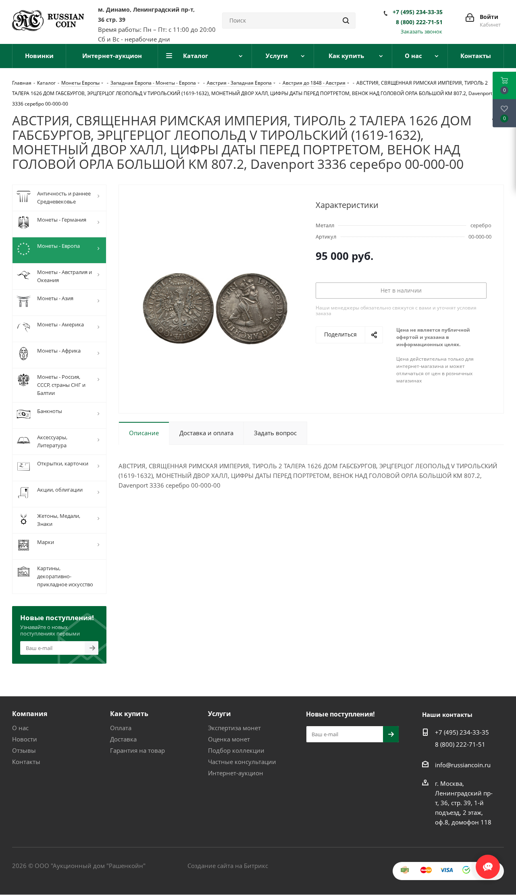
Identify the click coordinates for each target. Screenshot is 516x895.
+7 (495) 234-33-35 (418, 12)
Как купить (129, 713)
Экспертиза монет (234, 728)
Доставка (123, 739)
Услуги (219, 713)
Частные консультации (242, 762)
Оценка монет (229, 739)
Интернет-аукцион (235, 773)
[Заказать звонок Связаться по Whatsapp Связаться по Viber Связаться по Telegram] (488, 863)
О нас (20, 728)
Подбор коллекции (236, 750)
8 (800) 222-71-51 (419, 22)
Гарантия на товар (137, 750)
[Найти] (346, 20)
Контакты (26, 762)
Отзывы (24, 750)
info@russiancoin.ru (463, 765)
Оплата (120, 728)
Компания (29, 713)
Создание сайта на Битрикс (227, 866)
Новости (24, 739)
